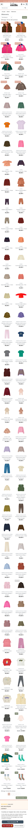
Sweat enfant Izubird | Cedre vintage (21, 114)
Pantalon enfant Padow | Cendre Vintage (21, 517)
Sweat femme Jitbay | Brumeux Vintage (21, 457)
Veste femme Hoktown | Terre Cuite (21, 574)
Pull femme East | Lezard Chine (21, 632)
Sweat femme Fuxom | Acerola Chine (7, 381)
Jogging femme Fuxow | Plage (7, 555)
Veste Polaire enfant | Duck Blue (7, 75)
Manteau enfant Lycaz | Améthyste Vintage (21, 323)
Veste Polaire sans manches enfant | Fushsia (7, 56)
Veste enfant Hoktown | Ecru (7, 496)
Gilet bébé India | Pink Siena (21, 285)
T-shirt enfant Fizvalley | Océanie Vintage (21, 342)
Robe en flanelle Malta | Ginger (21, 190)
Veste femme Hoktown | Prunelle (7, 632)
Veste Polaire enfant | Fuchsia (21, 56)
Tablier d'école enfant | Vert (7, 766)
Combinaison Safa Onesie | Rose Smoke (21, 400)
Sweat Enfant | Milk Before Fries (7, 670)
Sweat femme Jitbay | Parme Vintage (7, 457)
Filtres (24, 17)
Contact (4, 808)
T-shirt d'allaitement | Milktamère (21, 670)
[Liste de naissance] (21, 4)
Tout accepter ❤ (12, 822)
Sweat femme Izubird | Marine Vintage (7, 536)
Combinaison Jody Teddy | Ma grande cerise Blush (21, 419)
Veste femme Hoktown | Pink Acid (7, 612)
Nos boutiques (6, 806)
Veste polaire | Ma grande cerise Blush (7, 438)
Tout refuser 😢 (8, 825)
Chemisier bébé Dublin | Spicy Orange (21, 304)
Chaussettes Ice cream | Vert (21, 766)
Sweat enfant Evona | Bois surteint (7, 152)
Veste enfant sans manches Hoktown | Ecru (21, 707)
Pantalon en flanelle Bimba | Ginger (21, 209)
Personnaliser (19, 825)
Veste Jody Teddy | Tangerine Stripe (7, 94)
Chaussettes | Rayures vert (21, 785)
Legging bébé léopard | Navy (7, 209)
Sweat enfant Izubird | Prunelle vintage (7, 114)
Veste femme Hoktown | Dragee (7, 593)
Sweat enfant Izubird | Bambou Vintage (7, 517)
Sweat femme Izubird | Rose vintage (21, 438)
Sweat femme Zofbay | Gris (21, 555)
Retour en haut (21, 798)
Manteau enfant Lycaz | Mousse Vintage (7, 323)
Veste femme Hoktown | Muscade (21, 612)
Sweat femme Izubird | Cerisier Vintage (7, 400)
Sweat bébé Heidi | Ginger (7, 266)
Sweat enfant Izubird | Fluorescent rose (21, 152)
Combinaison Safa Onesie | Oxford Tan (7, 419)
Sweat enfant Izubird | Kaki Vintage (21, 747)
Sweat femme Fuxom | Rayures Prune (21, 381)
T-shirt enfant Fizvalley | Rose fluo (7, 747)
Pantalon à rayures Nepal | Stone (7, 229)
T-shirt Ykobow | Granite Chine (7, 361)
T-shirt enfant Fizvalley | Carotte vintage (7, 133)
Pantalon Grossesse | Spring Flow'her (21, 651)
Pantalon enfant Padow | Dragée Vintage (7, 342)
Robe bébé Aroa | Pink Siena (7, 171)
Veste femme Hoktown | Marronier (21, 593)
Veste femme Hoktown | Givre (7, 574)
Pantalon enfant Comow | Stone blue (7, 477)
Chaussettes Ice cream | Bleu (7, 785)
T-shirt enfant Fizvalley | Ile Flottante (21, 477)
